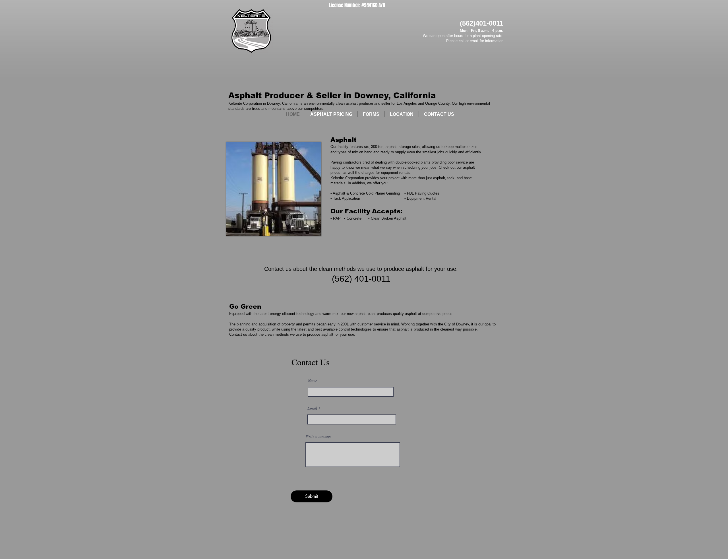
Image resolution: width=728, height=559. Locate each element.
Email (312, 408)
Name (312, 381)
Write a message (318, 436)
